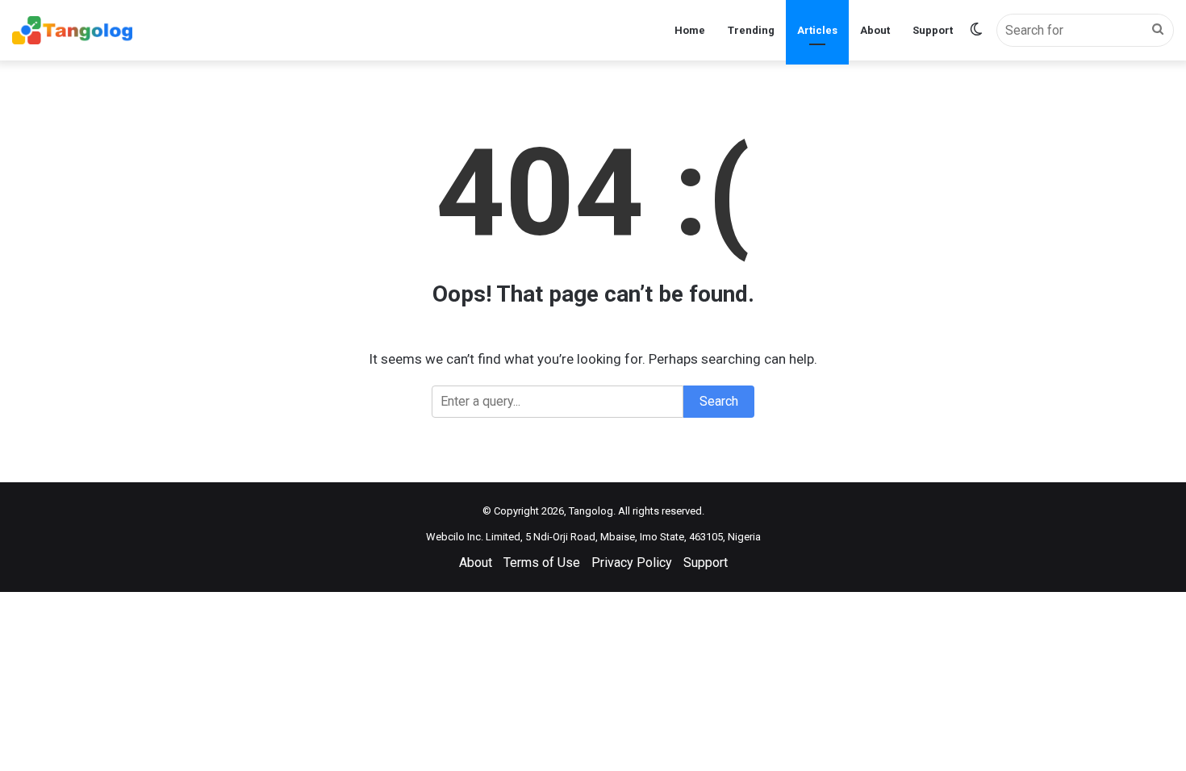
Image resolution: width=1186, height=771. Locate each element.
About (875, 30)
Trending (751, 30)
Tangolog (591, 511)
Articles (817, 30)
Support (932, 30)
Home (689, 30)
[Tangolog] (72, 30)
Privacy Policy (631, 562)
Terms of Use (541, 562)
